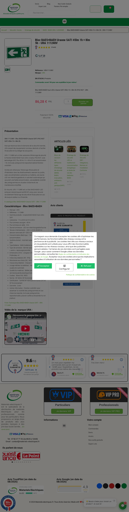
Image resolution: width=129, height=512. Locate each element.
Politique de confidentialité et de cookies (80, 275)
